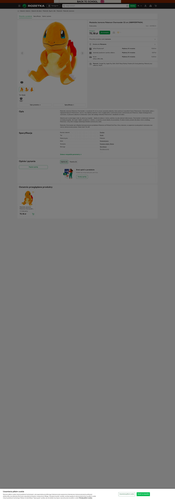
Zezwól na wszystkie (143, 494)
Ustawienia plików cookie (126, 494)
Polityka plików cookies (85, 498)
